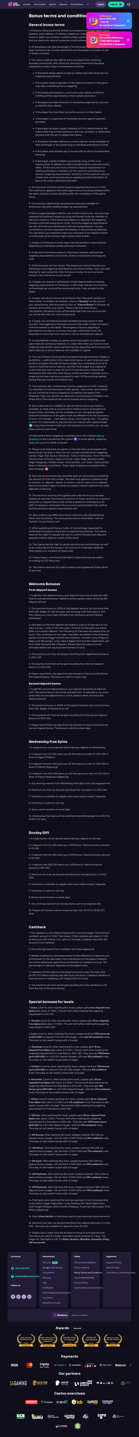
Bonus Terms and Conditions (88, 1272)
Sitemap (47, 1277)
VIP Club (47, 1262)
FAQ (45, 1283)
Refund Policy (112, 1267)
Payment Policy (113, 1262)
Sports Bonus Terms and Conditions (91, 1288)
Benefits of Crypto (52, 1303)
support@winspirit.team (28, 1276)
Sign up (114, 4)
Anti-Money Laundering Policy (120, 1272)
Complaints (48, 1272)
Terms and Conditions (85, 1262)
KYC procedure (81, 1267)
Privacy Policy (81, 1283)
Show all (77, 1328)
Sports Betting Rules (84, 1277)
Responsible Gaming (53, 1267)
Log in (101, 4)
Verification (48, 1288)
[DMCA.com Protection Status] (77, 1426)
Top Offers (48, 1298)
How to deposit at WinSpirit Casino (60, 1293)
